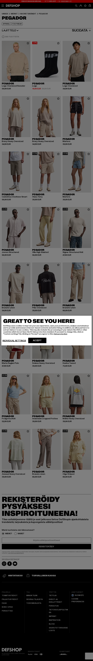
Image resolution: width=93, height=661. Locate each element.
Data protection (60, 334)
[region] (46, 330)
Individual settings (14, 340)
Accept (37, 340)
